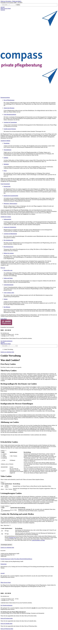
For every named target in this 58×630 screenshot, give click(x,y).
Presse (5, 170)
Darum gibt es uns (8, 270)
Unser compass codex (9, 292)
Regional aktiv (7, 186)
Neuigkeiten (6, 143)
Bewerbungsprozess (8, 246)
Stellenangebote (7, 219)
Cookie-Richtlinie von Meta (38, 540)
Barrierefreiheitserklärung (26, 558)
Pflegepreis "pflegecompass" (10, 203)
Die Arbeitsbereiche (8, 240)
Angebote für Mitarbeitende (10, 233)
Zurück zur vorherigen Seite (7, 352)
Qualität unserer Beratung (10, 128)
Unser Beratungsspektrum (10, 114)
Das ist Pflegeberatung (9, 100)
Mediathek (6, 164)
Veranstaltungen (7, 149)
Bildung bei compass (9, 253)
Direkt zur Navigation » (6, 1)
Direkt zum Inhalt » (17, 1)
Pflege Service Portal (6, 8)
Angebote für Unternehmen (10, 122)
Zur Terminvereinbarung (6, 341)
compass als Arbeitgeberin (10, 227)
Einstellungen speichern (6, 544)
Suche (18, 4)
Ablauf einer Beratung (9, 108)
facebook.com (12, 537)
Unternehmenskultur (8, 284)
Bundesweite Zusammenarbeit (11, 195)
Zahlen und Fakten (8, 278)
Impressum (7, 558)
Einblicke (6, 157)
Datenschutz (3, 564)
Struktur (5, 299)
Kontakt (3, 558)
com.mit (2, 7)
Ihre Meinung (7, 307)
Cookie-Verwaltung (15, 558)
